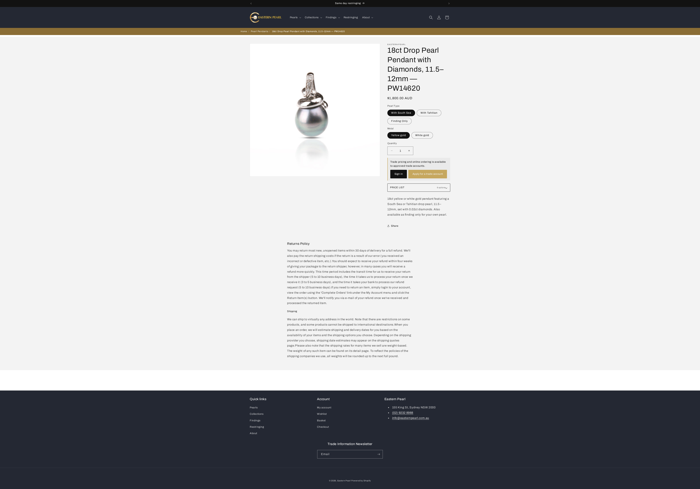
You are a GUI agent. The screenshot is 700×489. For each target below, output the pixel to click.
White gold (422, 135)
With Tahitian (429, 112)
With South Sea (401, 112)
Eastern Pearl (344, 481)
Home (244, 31)
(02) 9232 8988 (402, 412)
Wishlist (322, 414)
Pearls (254, 407)
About (253, 433)
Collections (257, 414)
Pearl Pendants (259, 31)
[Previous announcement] (251, 3)
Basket (321, 420)
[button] (295, 17)
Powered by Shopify (361, 481)
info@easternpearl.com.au (410, 418)
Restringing (257, 427)
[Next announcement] (449, 3)
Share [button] (394, 226)
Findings (255, 420)
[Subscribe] (379, 454)
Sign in (398, 174)
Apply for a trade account (428, 174)
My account (324, 407)
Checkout (323, 427)
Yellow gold (398, 135)
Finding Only (399, 121)
